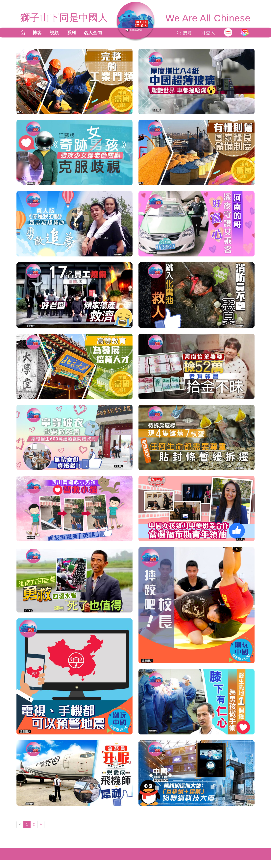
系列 (71, 32)
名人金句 (93, 32)
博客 (37, 32)
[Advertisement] (74, 840)
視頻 (54, 32)
